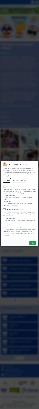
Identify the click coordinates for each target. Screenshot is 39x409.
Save (33, 243)
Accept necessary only (19, 180)
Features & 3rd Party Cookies (15, 209)
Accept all (7, 180)
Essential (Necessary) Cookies (16, 186)
